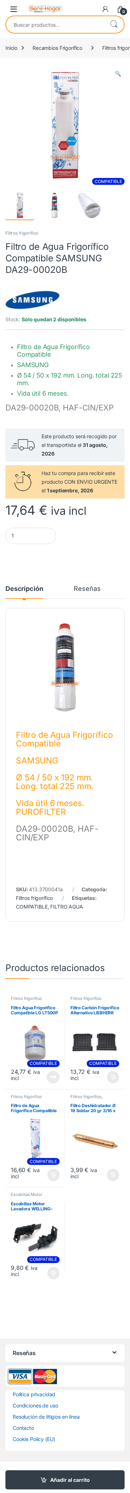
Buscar (114, 24)
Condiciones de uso (35, 1405)
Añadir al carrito (70, 1480)
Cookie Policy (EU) (34, 1439)
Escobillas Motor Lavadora (26, 1196)
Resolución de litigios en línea (46, 1417)
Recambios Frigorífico (57, 48)
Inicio (11, 48)
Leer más (53, 1077)
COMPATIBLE (32, 907)
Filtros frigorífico (21, 233)
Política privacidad (34, 1394)
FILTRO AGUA (66, 907)
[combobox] (55, 24)
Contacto (23, 1428)
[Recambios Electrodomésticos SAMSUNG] (32, 300)
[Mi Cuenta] (105, 9)
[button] (118, 73)
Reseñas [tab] (87, 589)
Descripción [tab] (24, 589)
